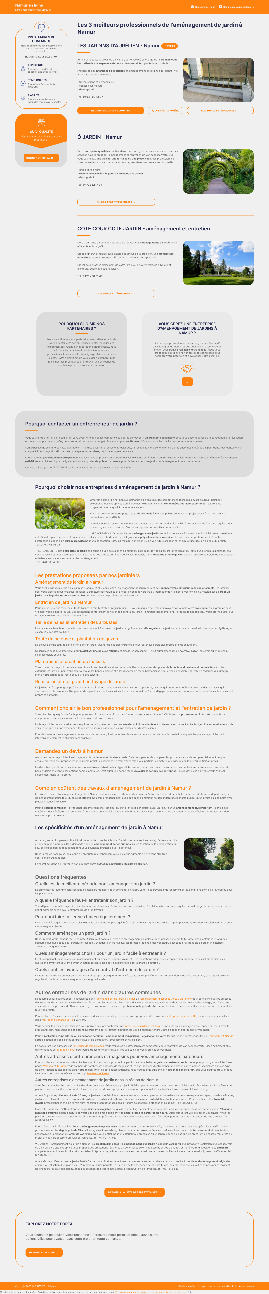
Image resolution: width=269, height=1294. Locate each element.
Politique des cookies (243, 1286)
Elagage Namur (66, 1049)
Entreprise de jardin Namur (88, 1045)
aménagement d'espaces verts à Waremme (166, 998)
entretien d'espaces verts (58, 1019)
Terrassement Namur (220, 1036)
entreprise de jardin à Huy (182, 1016)
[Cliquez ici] (218, 80)
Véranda (48, 1066)
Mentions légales (186, 1286)
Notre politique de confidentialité (213, 1286)
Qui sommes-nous (205, 7)
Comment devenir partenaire (238, 7)
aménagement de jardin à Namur (116, 998)
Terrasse (62, 1066)
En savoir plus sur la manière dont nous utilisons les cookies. (151, 1292)
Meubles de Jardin (98, 1073)
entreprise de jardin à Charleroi (142, 1026)
